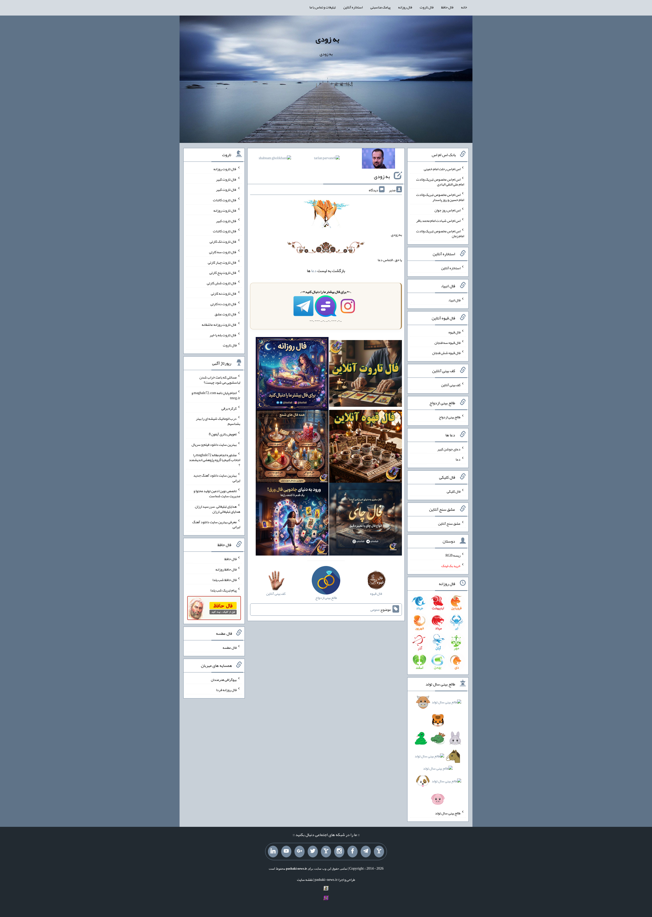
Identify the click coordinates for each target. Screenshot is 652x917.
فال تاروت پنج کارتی (223, 272)
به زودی (327, 39)
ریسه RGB (452, 555)
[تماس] (326, 851)
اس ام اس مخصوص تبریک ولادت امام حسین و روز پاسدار (440, 197)
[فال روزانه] (292, 374)
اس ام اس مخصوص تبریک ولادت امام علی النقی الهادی (440, 182)
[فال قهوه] (365, 447)
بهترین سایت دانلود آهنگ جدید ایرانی (216, 478)
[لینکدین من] (273, 851)
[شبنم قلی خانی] (275, 159)
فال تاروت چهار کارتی (222, 262)
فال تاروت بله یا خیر (223, 334)
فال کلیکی (453, 491)
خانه (464, 7)
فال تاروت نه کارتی (224, 293)
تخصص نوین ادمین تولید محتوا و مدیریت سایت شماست (217, 493)
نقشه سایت (305, 879)
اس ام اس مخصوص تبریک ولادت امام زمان (440, 233)
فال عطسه (230, 647)
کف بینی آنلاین (450, 384)
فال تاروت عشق (226, 314)
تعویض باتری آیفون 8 (223, 434)
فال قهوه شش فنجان (446, 352)
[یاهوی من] (379, 851)
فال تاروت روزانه (225, 168)
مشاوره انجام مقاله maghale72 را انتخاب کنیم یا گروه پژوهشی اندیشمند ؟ (214, 459)
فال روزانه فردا (226, 689)
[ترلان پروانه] (327, 159)
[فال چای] (365, 520)
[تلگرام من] (366, 851)
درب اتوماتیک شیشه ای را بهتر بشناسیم (218, 421)
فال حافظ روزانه (226, 569)
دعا (314, 270)
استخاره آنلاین (353, 7)
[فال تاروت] (365, 374)
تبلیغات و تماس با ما (322, 7)
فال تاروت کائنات (225, 200)
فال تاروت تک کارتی (223, 241)
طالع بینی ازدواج (449, 417)
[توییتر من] (313, 851)
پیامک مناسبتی (380, 7)
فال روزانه (405, 7)
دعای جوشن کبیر (448, 448)
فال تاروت (426, 7)
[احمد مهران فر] (378, 159)
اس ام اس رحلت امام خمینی (442, 168)
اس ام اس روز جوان (447, 210)
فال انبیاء (454, 300)
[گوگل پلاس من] (299, 851)
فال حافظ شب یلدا (224, 579)
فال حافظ (447, 7)
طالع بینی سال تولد (447, 813)
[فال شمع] (292, 447)
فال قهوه (454, 332)
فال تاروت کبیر (226, 179)
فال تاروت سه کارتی (223, 251)
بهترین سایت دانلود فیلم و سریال (214, 444)
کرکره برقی (229, 408)
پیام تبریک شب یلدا (223, 590)
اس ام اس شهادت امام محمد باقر (438, 220)
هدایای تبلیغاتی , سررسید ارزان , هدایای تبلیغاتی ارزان (217, 509)
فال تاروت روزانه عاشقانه (219, 324)
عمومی (374, 609)
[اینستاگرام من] (339, 851)
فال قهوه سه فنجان (447, 342)
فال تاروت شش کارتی (222, 283)
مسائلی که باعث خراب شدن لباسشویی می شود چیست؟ (219, 380)
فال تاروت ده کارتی (223, 303)
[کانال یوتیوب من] (286, 851)
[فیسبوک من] (352, 851)
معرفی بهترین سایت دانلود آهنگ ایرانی (216, 524)
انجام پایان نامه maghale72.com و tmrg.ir (216, 395)
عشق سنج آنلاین (449, 523)
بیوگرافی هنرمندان (224, 679)
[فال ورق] (292, 520)
